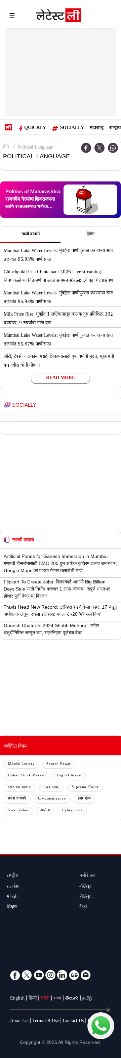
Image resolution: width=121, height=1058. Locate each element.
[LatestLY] (58, 16)
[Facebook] (15, 975)
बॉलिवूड (85, 887)
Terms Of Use (45, 1021)
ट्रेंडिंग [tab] (90, 234)
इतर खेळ (84, 799)
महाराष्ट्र (97, 128)
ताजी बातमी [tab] (31, 234)
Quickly (35, 128)
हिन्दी (33, 999)
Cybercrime (72, 811)
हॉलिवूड (85, 897)
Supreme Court (85, 787)
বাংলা (57, 999)
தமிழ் (87, 999)
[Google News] (74, 975)
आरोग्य (45, 811)
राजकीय (13, 887)
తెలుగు (71, 999)
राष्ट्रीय (115, 128)
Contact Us (73, 1021)
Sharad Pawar (58, 764)
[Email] (86, 975)
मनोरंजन (87, 876)
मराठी (45, 999)
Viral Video (18, 811)
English (17, 999)
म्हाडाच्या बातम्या (20, 787)
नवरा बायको (17, 799)
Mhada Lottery (21, 764)
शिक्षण (12, 907)
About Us (19, 1021)
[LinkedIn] (62, 975)
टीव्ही (83, 907)
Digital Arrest (69, 776)
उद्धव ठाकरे (52, 787)
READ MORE (60, 378)
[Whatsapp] (113, 148)
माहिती (12, 897)
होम (6, 148)
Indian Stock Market (26, 776)
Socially (72, 128)
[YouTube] (39, 975)
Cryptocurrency (52, 799)
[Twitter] (99, 148)
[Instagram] (50, 975)
